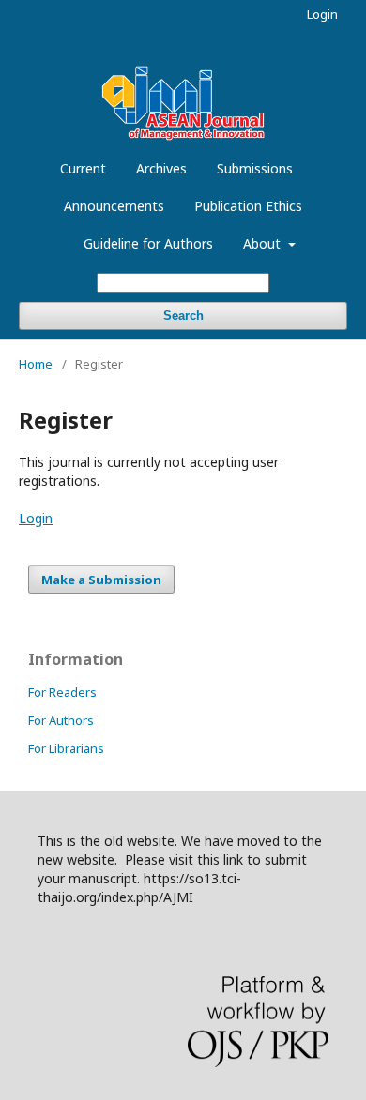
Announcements (114, 206)
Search (183, 316)
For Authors (61, 720)
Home (36, 363)
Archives (161, 168)
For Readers (62, 692)
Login (322, 14)
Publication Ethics (248, 206)
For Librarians (66, 748)
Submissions (255, 168)
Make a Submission (101, 579)
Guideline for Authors (148, 243)
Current (83, 168)
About (263, 243)
